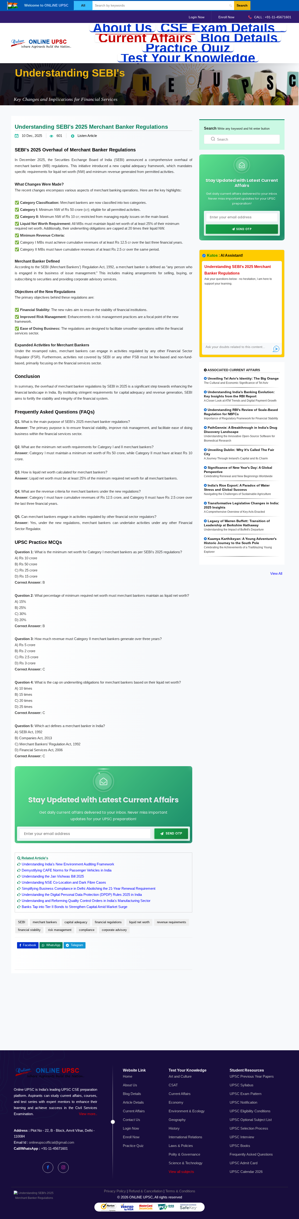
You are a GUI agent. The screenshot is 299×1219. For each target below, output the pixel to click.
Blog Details (239, 38)
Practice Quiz (188, 48)
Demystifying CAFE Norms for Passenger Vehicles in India (66, 870)
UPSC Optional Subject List (251, 1120)
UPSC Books (240, 1146)
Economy (176, 1102)
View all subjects (181, 1172)
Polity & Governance (184, 1154)
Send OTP (174, 833)
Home (127, 1076)
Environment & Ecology (187, 1111)
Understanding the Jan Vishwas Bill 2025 (53, 876)
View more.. (88, 1114)
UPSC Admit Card (243, 1163)
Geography (177, 1120)
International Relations (185, 1137)
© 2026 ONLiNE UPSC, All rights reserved (149, 1197)
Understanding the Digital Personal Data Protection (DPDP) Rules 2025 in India (82, 895)
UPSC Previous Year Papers (252, 1076)
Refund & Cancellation (146, 1191)
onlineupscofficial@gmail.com (51, 1142)
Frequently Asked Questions (251, 1154)
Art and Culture (180, 1076)
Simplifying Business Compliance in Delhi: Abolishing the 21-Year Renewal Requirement (88, 888)
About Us (122, 28)
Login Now (196, 17)
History (174, 1128)
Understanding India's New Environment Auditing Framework (68, 864)
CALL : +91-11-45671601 (272, 17)
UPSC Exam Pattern (245, 1094)
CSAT (173, 1085)
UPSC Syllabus (241, 1085)
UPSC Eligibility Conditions (250, 1111)
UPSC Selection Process (249, 1128)
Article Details (133, 1102)
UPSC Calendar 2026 (246, 1172)
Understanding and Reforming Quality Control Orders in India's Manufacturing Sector (86, 901)
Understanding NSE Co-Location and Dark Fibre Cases (64, 882)
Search (242, 5)
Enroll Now (226, 17)
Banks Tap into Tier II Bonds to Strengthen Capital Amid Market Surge (74, 907)
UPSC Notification (243, 1102)
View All (276, 573)
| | (149, 1191)
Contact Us (131, 1120)
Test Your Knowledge (188, 58)
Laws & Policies (181, 1146)
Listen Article (87, 136)
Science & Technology (186, 1163)
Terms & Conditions (180, 1191)
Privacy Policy (115, 1191)
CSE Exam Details (219, 28)
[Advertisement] (149, 1017)
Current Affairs (145, 38)
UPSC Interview (242, 1137)
